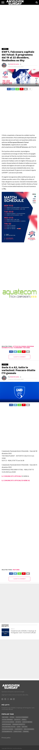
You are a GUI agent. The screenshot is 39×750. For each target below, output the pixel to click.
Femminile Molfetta (19, 724)
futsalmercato (7, 731)
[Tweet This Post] (13, 88)
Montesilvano (6, 724)
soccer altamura (7, 729)
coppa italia (17, 731)
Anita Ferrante (14, 64)
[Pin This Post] (21, 88)
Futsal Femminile (7, 719)
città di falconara (19, 346)
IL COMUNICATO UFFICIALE (12, 476)
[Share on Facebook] (9, 88)
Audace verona (27, 722)
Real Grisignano (29, 729)
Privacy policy (6, 737)
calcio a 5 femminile (22, 717)
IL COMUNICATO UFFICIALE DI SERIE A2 (16, 480)
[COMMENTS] (30, 88)
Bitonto (18, 722)
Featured (26, 347)
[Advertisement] (19, 24)
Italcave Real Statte (8, 726)
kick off (24, 726)
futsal (12, 717)
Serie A (24, 719)
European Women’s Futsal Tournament (18, 347)
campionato (18, 729)
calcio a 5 (17, 719)
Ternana (25, 731)
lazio (18, 726)
